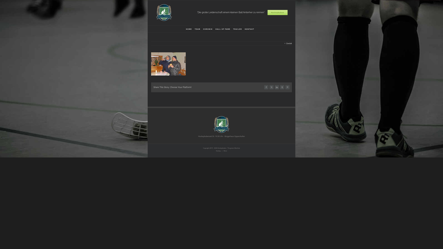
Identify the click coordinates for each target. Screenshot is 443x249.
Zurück (289, 43)
